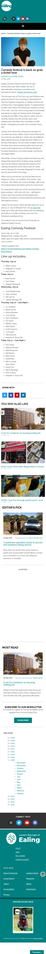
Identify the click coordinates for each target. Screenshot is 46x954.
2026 (12, 738)
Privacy (6, 895)
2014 (12, 805)
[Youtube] (23, 19)
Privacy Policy (38, 938)
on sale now (35, 208)
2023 (12, 746)
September (21, 771)
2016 (12, 799)
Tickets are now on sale (27, 92)
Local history (8, 878)
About (28, 884)
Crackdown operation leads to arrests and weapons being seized (23, 543)
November (21, 765)
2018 (13, 760)
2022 (12, 749)
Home (3, 33)
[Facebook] (27, 19)
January (20, 793)
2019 (12, 757)
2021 (12, 752)
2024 (12, 743)
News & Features (10, 873)
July (18, 777)
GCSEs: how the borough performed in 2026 (22, 500)
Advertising (31, 889)
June (19, 779)
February (20, 791)
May (18, 782)
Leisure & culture (9, 77)
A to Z (18, 848)
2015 (12, 802)
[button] (5, 19)
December (21, 763)
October (20, 768)
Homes (35, 678)
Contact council (22, 860)
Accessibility (8, 889)
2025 (12, 740)
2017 (12, 796)
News (20, 77)
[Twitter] (18, 19)
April (19, 785)
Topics (6, 884)
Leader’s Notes (32, 873)
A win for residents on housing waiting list (20, 433)
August (20, 774)
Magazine (30, 878)
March (19, 788)
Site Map (8, 868)
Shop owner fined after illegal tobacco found (22, 466)
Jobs (18, 852)
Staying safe (38, 538)
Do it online (20, 856)
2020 (12, 754)
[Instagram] (14, 19)
